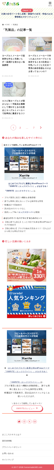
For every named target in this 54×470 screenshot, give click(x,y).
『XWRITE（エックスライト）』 (24, 382)
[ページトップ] (48, 464)
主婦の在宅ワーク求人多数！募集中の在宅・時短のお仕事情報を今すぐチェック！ (27, 15)
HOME (7, 24)
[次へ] (40, 127)
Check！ (26, 10)
